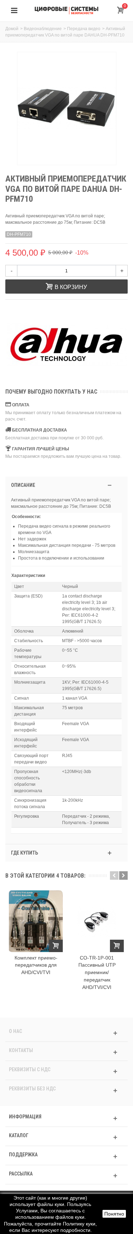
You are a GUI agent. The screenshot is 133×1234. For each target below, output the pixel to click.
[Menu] (14, 10)
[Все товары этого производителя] (66, 345)
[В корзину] (56, 946)
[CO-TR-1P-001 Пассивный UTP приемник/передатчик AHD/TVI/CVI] (97, 921)
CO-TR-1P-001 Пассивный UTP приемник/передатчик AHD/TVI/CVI (97, 972)
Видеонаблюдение (43, 28)
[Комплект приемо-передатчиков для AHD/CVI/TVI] (36, 921)
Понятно (114, 1214)
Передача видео (83, 28)
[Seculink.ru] (67, 10)
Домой (11, 28)
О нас (15, 1031)
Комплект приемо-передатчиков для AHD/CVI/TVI (36, 965)
